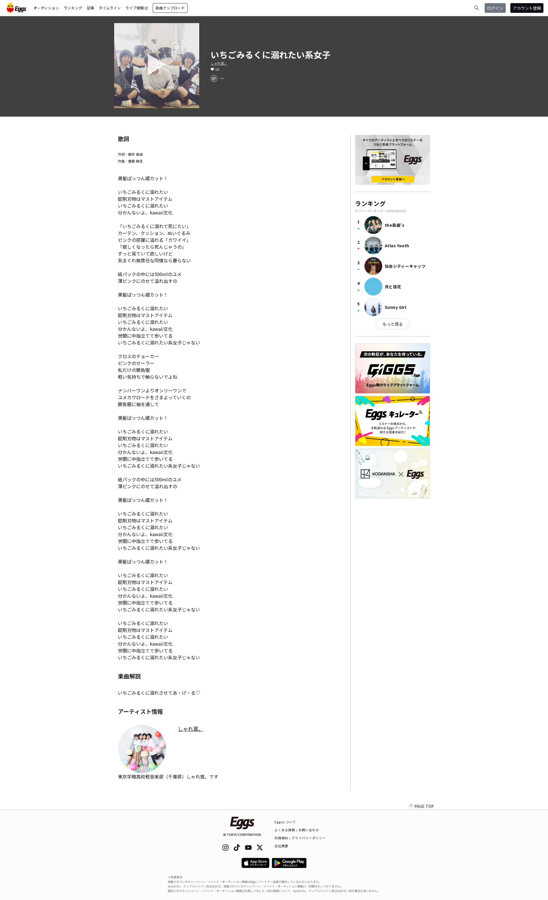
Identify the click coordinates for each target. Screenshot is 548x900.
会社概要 (281, 846)
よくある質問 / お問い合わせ (297, 830)
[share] (214, 78)
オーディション (46, 8)
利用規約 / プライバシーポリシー (300, 838)
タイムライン (110, 8)
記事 (90, 8)
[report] (222, 78)
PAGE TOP (424, 806)
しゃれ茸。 (219, 63)
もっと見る (393, 324)
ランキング (73, 8)
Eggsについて (285, 822)
